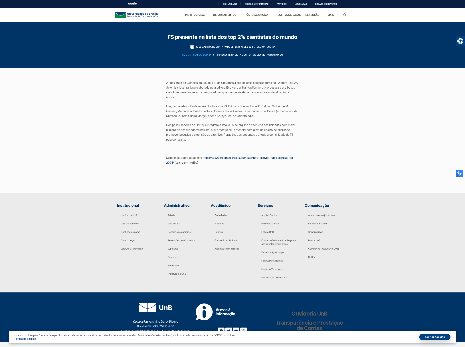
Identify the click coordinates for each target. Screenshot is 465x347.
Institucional (195, 14)
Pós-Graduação (256, 14)
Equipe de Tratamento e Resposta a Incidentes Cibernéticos (278, 242)
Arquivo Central (269, 215)
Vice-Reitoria (174, 223)
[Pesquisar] (344, 14)
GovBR (132, 3)
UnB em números (130, 223)
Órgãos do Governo (326, 4)
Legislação (301, 4)
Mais (330, 14)
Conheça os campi (130, 231)
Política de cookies (25, 338)
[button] (460, 41)
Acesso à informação (256, 4)
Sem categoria (266, 46)
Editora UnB (267, 231)
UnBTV (311, 257)
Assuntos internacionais (227, 248)
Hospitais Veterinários (272, 269)
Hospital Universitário (272, 260)
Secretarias (173, 265)
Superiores (173, 248)
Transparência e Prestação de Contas (309, 325)
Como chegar (128, 240)
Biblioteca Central (270, 223)
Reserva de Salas (288, 14)
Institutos (219, 223)
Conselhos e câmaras (179, 231)
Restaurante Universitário (274, 277)
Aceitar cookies (435, 336)
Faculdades (221, 215)
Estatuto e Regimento (132, 248)
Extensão (312, 14)
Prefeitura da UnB (177, 273)
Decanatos (173, 257)
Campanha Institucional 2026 (323, 248)
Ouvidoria (309, 313)
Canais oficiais (315, 231)
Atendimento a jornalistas (321, 215)
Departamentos (224, 14)
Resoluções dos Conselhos (181, 240)
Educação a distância (226, 240)
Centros (219, 231)
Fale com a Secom (317, 223)
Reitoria (171, 215)
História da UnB (129, 215)
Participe (282, 4)
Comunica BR (230, 4)
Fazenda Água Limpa (272, 252)
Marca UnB (314, 240)
